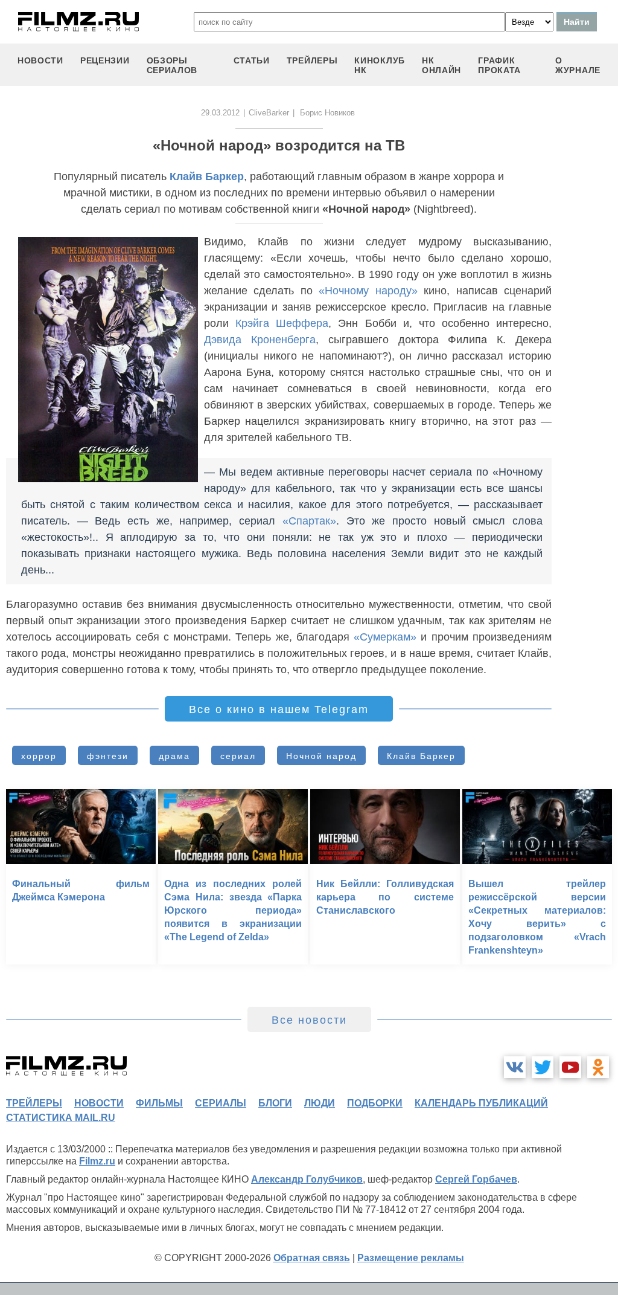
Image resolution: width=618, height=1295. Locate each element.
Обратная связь (311, 1258)
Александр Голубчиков (307, 1179)
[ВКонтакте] (515, 1067)
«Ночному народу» (368, 291)
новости (40, 60)
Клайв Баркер (207, 176)
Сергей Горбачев (476, 1179)
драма (174, 756)
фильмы (159, 1103)
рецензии (105, 60)
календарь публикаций (481, 1103)
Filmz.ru (97, 1161)
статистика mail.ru (60, 1118)
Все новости (309, 1020)
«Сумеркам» (385, 637)
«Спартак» (309, 521)
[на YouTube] (570, 1067)
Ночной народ (321, 756)
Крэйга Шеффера (281, 323)
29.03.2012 (220, 112)
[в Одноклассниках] (598, 1067)
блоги (275, 1103)
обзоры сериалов (172, 65)
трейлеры (312, 60)
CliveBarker (269, 112)
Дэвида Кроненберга (260, 340)
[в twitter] (542, 1067)
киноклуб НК (379, 65)
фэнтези (108, 756)
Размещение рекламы (410, 1258)
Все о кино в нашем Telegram (279, 709)
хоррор (39, 756)
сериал (238, 756)
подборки (375, 1103)
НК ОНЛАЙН (441, 65)
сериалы (220, 1103)
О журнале (577, 65)
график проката (499, 65)
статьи (252, 60)
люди (319, 1103)
